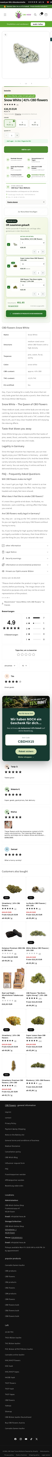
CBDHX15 (26, 742)
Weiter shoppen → (26, 757)
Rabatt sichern (26, 751)
